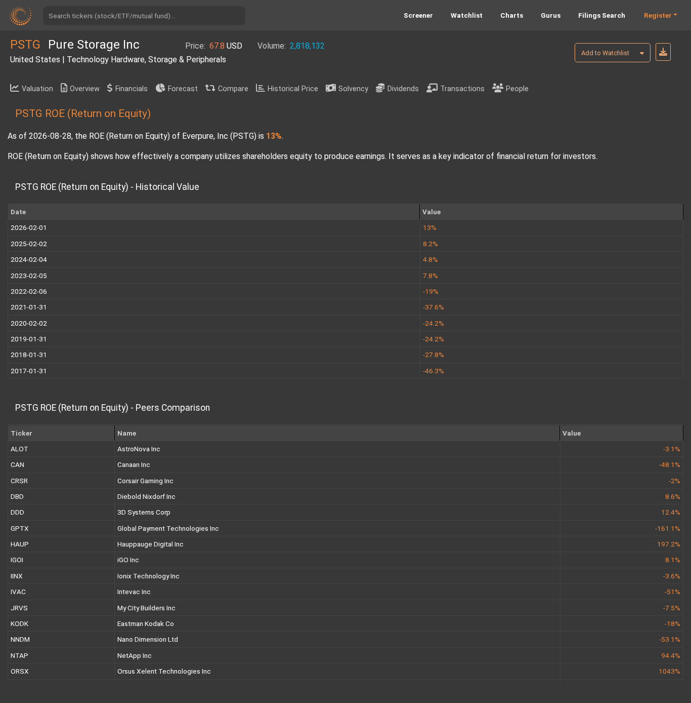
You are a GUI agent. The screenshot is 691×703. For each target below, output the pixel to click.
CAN (17, 464)
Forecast (183, 89)
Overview (85, 89)
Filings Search (601, 15)
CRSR (19, 481)
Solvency (353, 89)
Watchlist (467, 15)
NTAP (19, 655)
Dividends (403, 89)
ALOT (19, 449)
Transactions (462, 89)
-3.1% (671, 449)
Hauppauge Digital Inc (150, 544)
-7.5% (671, 608)
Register (658, 15)
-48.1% (669, 464)
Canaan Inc (133, 464)
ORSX (20, 671)
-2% (674, 481)
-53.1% (669, 639)
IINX (17, 576)
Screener (418, 15)
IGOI (17, 560)
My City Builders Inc (146, 608)
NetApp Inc (134, 655)
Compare (233, 89)
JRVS (19, 608)
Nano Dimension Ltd (147, 639)
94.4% (670, 655)
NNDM (20, 639)
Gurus (550, 15)
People (517, 89)
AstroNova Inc (138, 449)
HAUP (20, 544)
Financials (131, 89)
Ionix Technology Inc (148, 576)
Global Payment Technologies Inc (168, 528)
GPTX (20, 528)
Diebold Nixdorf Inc (146, 496)
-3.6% (671, 576)
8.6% (672, 496)
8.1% (672, 560)
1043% (669, 671)
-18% (672, 623)
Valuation (37, 89)
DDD (17, 512)
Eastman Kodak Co (145, 623)
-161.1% (667, 528)
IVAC (18, 592)
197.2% (668, 544)
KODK (19, 623)
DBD (17, 496)
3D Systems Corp (143, 512)
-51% (672, 592)
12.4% (670, 512)
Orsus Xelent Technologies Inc (164, 671)
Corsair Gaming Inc (145, 481)
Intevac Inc (134, 592)
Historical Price (293, 89)
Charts (511, 15)
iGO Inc (128, 560)
